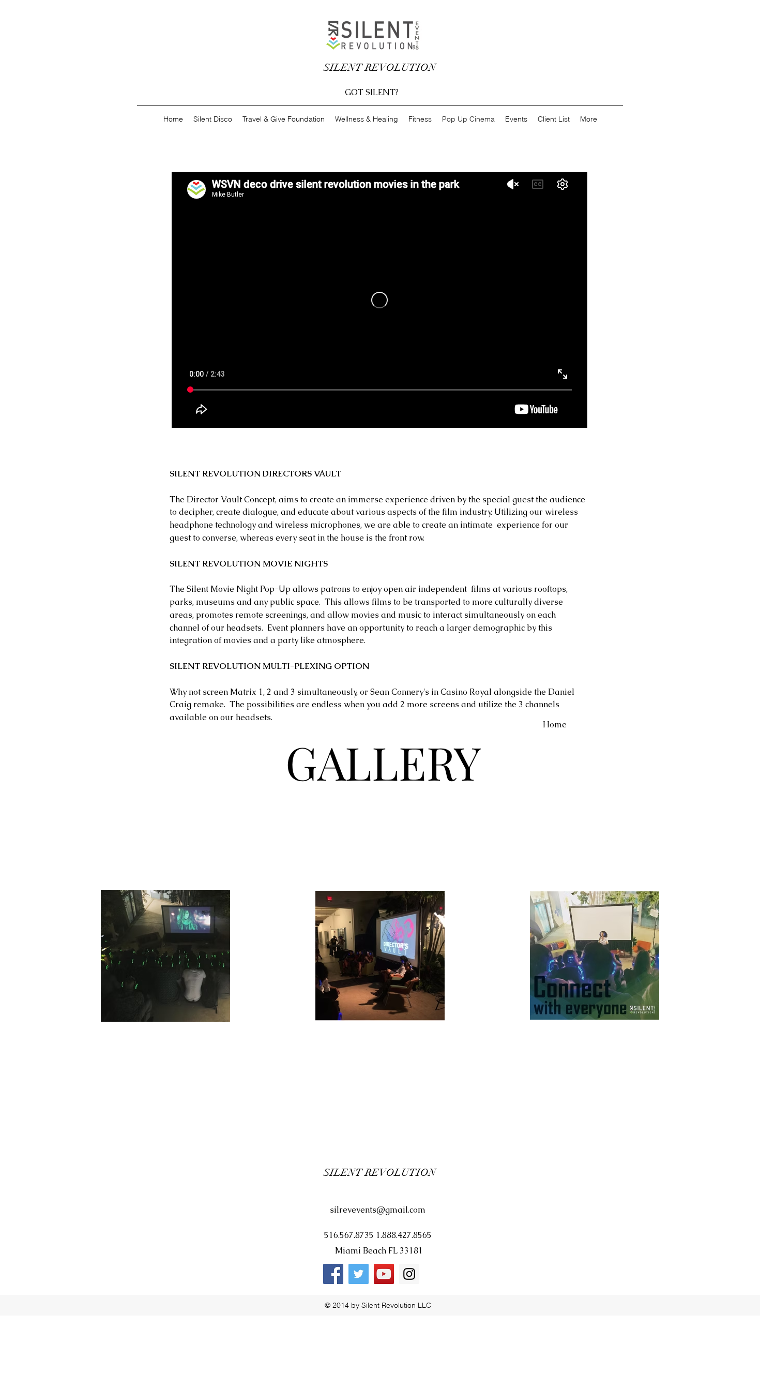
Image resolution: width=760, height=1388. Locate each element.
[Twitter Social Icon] (358, 1274)
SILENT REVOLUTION (381, 67)
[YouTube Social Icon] (384, 1274)
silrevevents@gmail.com (377, 1209)
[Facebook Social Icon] (333, 1274)
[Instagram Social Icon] (409, 1274)
